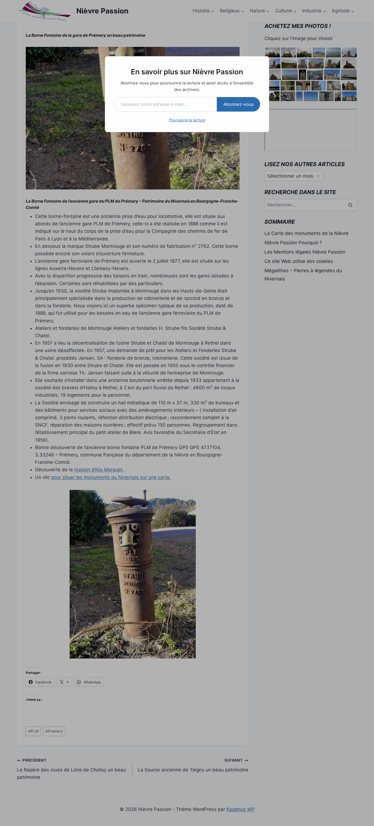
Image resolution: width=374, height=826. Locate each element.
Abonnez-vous (238, 104)
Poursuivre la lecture (187, 120)
